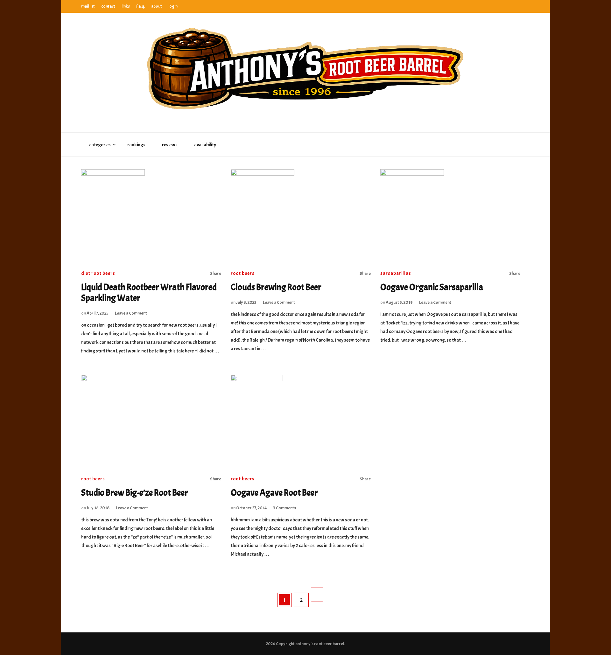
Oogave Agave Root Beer (274, 492)
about (156, 6)
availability (205, 145)
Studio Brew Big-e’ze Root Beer (134, 492)
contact (108, 6)
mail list (88, 6)
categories (100, 145)
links (126, 6)
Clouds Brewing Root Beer (276, 287)
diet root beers (98, 273)
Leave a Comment (131, 313)
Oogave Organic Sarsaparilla (431, 287)
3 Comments (284, 508)
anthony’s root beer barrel (319, 643)
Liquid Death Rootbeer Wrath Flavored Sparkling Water (149, 293)
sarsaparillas (395, 273)
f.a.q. (140, 6)
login (173, 6)
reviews (170, 145)
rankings (136, 145)
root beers (243, 273)
